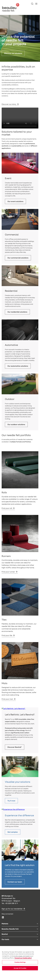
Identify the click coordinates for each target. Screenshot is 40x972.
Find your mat (7, 699)
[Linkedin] (3, 917)
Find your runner (8, 572)
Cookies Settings (20, 962)
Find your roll (7, 508)
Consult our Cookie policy (23, 958)
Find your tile (7, 635)
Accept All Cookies (20, 968)
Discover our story (9, 104)
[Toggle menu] (37, 924)
